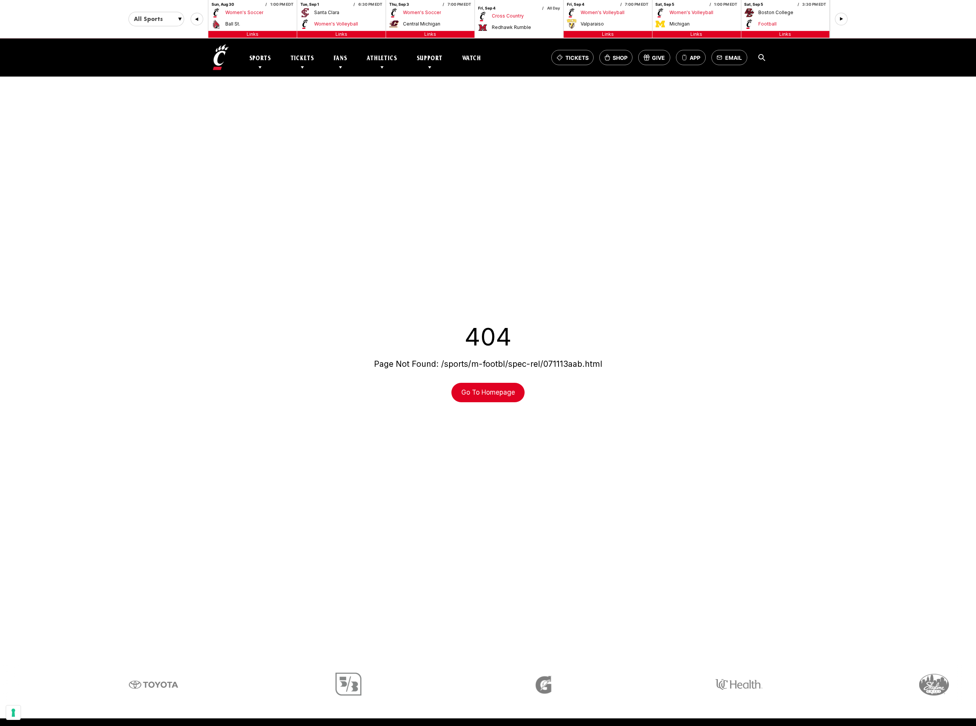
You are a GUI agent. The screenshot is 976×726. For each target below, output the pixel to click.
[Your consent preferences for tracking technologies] (13, 712)
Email (731, 59)
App (695, 57)
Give (656, 59)
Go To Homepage (488, 392)
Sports (260, 58)
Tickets (302, 58)
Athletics (382, 58)
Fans (340, 58)
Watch (471, 58)
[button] (197, 19)
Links (252, 34)
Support (430, 58)
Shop (618, 59)
